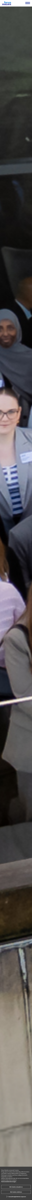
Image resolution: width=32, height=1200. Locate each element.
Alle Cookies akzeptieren (16, 1187)
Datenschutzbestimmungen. (8, 1181)
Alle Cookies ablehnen (16, 1192)
